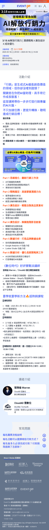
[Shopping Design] (38, 464)
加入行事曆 (18, 49)
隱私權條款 (25, 502)
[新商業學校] (13, 481)
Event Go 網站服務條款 (12, 502)
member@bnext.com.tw (13, 509)
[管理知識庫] (33, 481)
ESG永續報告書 (35, 502)
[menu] (3, 6)
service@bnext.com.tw (20, 512)
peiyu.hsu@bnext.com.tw (13, 357)
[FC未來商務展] (27, 473)
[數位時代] (10, 464)
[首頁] (28, 489)
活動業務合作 (9, 499)
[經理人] (24, 464)
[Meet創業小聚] (11, 473)
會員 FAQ (7, 505)
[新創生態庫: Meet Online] (12, 489)
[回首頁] (24, 6)
